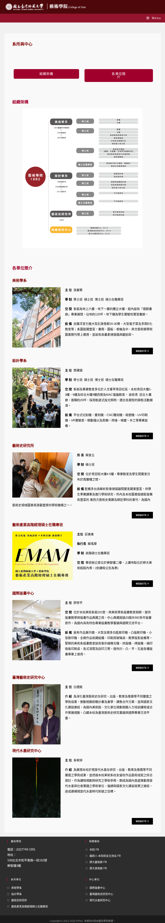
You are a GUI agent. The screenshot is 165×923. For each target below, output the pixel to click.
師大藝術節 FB (98, 862)
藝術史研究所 (19, 900)
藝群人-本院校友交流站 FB (105, 855)
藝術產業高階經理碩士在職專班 (29, 906)
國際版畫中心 (97, 887)
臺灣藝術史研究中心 (101, 893)
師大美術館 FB (98, 868)
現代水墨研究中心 (100, 900)
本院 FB (94, 849)
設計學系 (16, 893)
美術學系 (16, 887)
